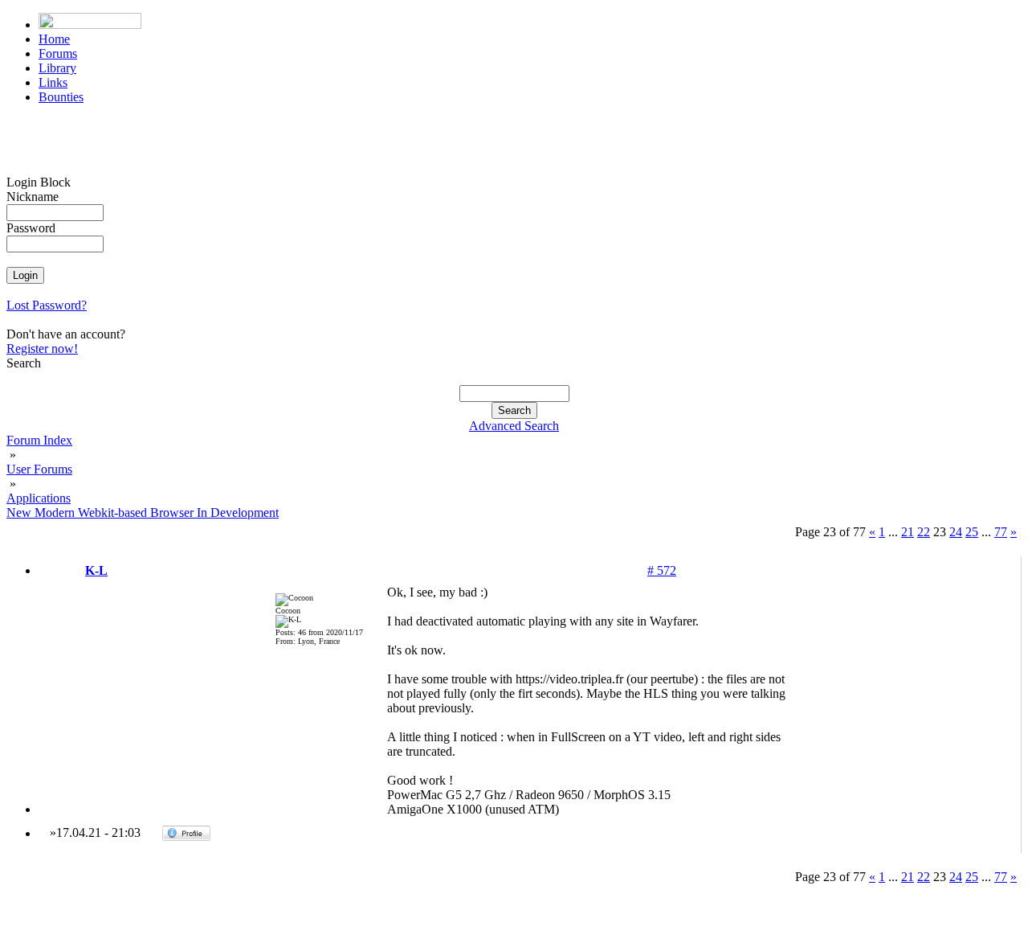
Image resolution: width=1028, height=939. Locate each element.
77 (1000, 532)
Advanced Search (514, 426)
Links (53, 82)
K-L (96, 570)
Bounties (61, 97)
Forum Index (39, 440)
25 (971, 532)
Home (54, 39)
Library (57, 68)
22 (923, 532)
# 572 (661, 570)
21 (907, 532)
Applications (38, 498)
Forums (58, 53)
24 (955, 532)
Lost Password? (46, 305)
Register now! (42, 348)
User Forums (39, 469)
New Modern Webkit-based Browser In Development (142, 512)
